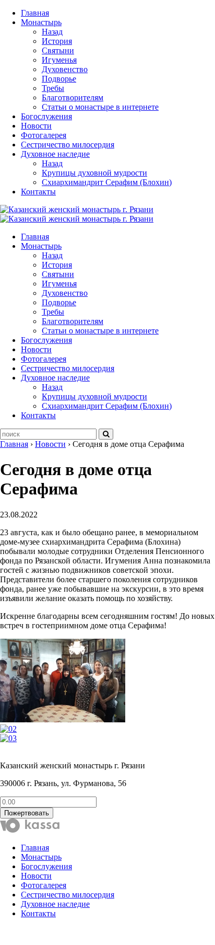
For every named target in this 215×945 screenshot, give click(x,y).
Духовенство (65, 69)
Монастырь (41, 22)
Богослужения (46, 116)
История (57, 41)
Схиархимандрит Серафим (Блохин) (107, 182)
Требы (53, 88)
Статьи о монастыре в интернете (100, 106)
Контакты (38, 191)
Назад (52, 31)
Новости (36, 125)
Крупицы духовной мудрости (94, 172)
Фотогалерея (43, 135)
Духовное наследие (55, 153)
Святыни (58, 50)
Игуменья (59, 59)
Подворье (59, 78)
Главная (35, 12)
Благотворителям (72, 97)
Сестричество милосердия (67, 144)
